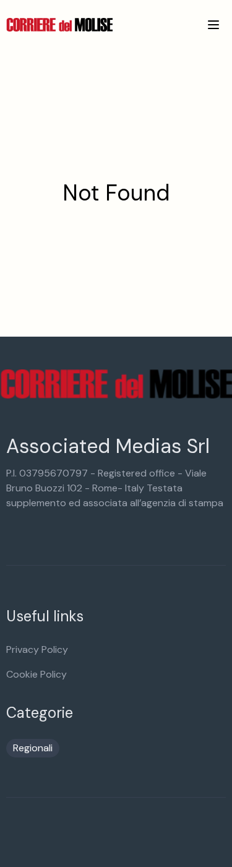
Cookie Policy (36, 674)
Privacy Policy (37, 649)
